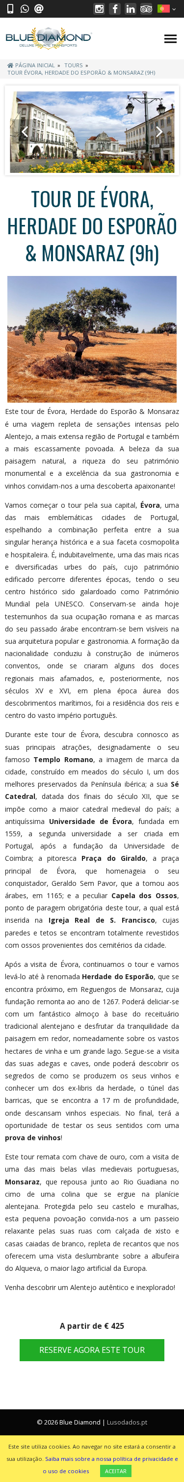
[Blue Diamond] (49, 39)
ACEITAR (116, 1471)
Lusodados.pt (127, 1422)
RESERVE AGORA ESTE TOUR (92, 1350)
